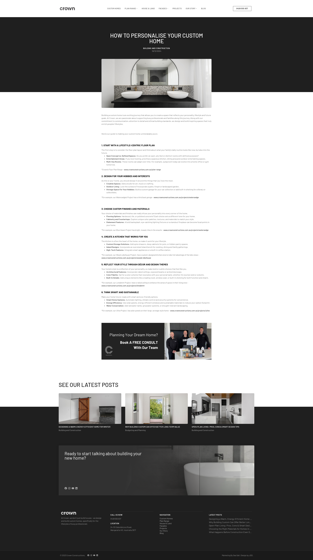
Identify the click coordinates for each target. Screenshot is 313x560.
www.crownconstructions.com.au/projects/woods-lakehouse (126, 258)
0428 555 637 (115, 519)
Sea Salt (236, 555)
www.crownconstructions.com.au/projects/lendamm (123, 285)
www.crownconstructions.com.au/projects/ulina (190, 310)
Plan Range (130, 8)
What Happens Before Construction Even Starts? (232, 532)
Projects (177, 8)
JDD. (251, 555)
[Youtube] (73, 488)
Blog (203, 8)
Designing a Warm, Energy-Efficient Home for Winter (84, 427)
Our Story (191, 8)
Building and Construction (70, 430)
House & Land (148, 8)
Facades (163, 8)
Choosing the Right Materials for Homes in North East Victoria (238, 528)
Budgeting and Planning (135, 430)
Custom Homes (114, 8)
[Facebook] (66, 488)
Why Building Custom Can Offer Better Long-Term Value (152, 427)
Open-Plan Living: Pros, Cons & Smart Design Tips (215, 427)
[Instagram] (69, 488)
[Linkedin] (76, 488)
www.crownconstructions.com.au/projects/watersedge (176, 197)
